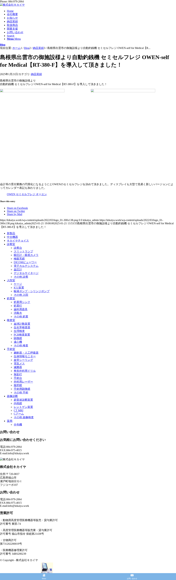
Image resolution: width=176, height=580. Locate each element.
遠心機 (18, 341)
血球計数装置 (22, 323)
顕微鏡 (18, 338)
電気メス (19, 363)
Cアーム (19, 413)
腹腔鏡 (18, 385)
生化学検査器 (22, 327)
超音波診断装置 (23, 399)
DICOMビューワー (25, 262)
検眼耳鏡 (19, 258)
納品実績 (36, 74)
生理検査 (19, 331)
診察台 (18, 247)
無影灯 (18, 374)
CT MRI (18, 410)
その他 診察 (21, 276)
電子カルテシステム (26, 265)
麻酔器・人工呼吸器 (26, 352)
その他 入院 (21, 294)
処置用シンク (22, 302)
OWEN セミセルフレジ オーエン (27, 194)
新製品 (11, 233)
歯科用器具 (21, 309)
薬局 (9, 420)
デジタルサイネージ (26, 273)
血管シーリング (23, 359)
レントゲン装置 (23, 407)
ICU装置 (19, 287)
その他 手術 (21, 392)
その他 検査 (21, 345)
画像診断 (12, 396)
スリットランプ (23, 251)
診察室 (11, 244)
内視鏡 (18, 403)
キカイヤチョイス (18, 240)
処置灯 (18, 305)
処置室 (11, 298)
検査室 (11, 320)
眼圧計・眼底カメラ (26, 255)
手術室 (11, 349)
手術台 (18, 378)
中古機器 (12, 236)
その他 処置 (21, 316)
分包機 (18, 424)
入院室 (11, 280)
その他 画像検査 (24, 417)
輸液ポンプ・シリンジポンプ (32, 291)
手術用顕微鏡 (22, 388)
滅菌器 (18, 367)
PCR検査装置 (22, 334)
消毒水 (18, 312)
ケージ (18, 284)
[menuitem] (91, 11)
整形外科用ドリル (25, 370)
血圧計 (18, 269)
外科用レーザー (23, 381)
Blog (2, 44)
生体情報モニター (25, 356)
